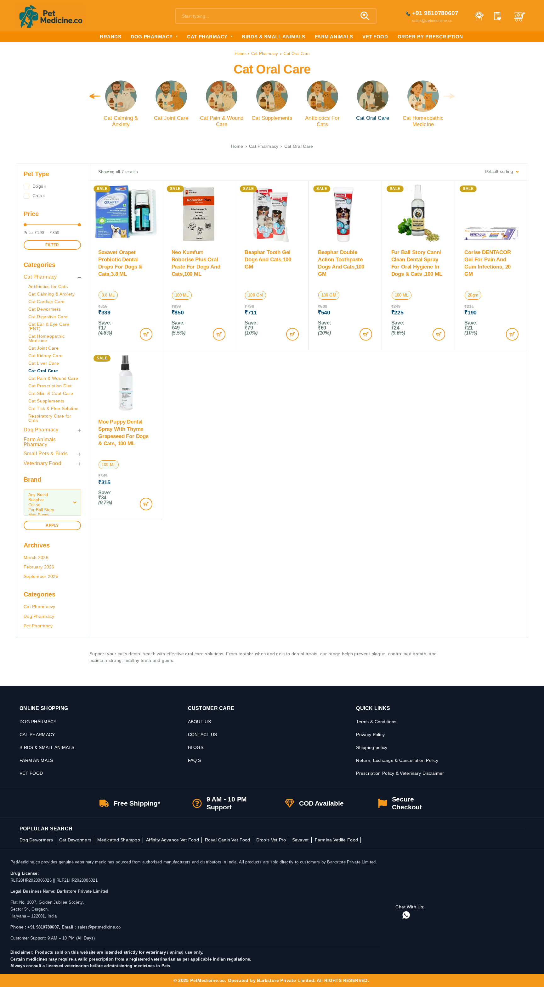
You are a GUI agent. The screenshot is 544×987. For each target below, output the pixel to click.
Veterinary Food (42, 463)
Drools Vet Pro (271, 839)
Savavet (300, 839)
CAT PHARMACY (207, 36)
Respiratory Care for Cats (49, 418)
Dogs (37, 186)
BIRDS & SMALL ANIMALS (273, 36)
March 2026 (36, 557)
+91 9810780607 (435, 13)
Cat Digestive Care (48, 316)
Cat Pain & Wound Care (53, 378)
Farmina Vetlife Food (336, 839)
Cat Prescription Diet (49, 385)
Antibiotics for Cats (48, 286)
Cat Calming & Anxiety (51, 294)
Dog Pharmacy (41, 429)
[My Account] (479, 16)
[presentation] (94, 96)
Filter (52, 245)
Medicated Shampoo (118, 839)
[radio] (108, 295)
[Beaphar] (52, 499)
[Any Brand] (52, 494)
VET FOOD (375, 36)
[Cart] (519, 19)
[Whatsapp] (406, 915)
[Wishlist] (497, 16)
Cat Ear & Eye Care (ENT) (48, 326)
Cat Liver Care (43, 363)
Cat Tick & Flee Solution (53, 408)
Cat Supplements (46, 400)
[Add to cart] (146, 334)
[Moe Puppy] (52, 515)
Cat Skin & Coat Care (50, 393)
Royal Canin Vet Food (227, 839)
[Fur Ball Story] (52, 510)
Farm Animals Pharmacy (40, 442)
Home (240, 53)
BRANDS (110, 36)
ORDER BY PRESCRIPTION (430, 36)
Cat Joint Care (43, 348)
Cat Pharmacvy (39, 606)
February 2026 (39, 566)
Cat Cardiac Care (46, 301)
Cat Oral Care (43, 370)
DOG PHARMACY (152, 36)
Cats (37, 195)
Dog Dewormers (36, 839)
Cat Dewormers (44, 309)
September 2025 (41, 576)
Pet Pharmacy (38, 625)
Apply (52, 525)
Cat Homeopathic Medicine (46, 338)
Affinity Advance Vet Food (172, 839)
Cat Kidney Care (45, 355)
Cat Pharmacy (264, 53)
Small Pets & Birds (46, 453)
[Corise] (52, 504)
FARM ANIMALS (334, 36)
